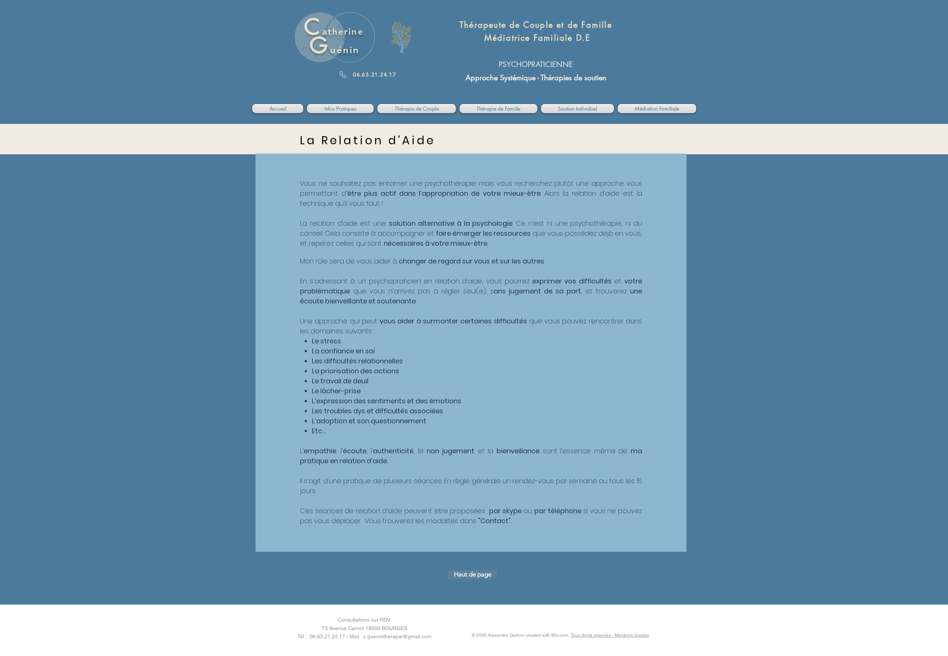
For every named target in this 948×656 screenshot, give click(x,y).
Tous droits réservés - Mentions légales (610, 635)
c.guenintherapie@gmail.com (397, 636)
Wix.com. (561, 635)
